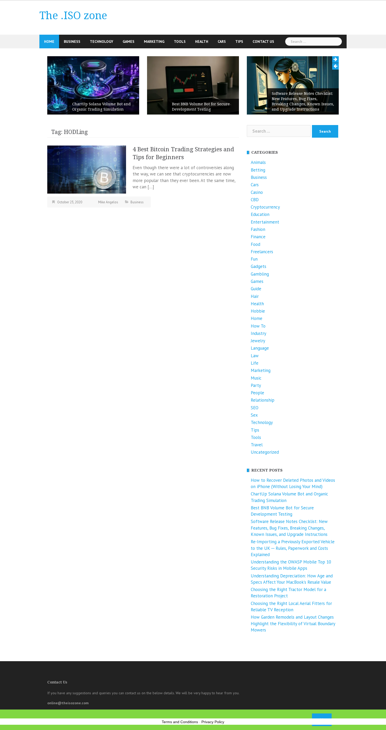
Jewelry (258, 341)
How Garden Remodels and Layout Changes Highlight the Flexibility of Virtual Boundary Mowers (293, 623)
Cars (222, 41)
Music (256, 378)
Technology (101, 41)
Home (49, 41)
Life (254, 363)
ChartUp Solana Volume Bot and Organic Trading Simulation (101, 106)
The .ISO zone (73, 15)
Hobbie (258, 311)
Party (256, 385)
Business (72, 41)
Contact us (263, 41)
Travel (257, 445)
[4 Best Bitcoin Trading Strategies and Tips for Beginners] (86, 169)
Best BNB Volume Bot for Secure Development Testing (201, 106)
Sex (254, 415)
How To (258, 326)
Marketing (154, 41)
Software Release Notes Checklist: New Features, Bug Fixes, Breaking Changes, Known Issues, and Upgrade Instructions (303, 101)
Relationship (262, 400)
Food (255, 244)
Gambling (260, 274)
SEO (254, 408)
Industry (258, 333)
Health (201, 41)
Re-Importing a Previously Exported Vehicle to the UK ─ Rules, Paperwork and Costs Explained (293, 548)
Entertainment (265, 222)
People (257, 393)
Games (128, 41)
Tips (239, 41)
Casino (257, 192)
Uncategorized (265, 452)
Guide (256, 289)
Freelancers (262, 252)
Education (260, 214)
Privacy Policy (212, 722)
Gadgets (258, 266)
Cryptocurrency (265, 207)
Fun (254, 259)
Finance (258, 237)
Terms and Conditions (180, 722)
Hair (255, 296)
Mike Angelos (108, 202)
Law (255, 356)
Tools (180, 41)
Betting (258, 170)
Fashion (258, 229)
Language (260, 348)
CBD (255, 200)
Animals (258, 162)
